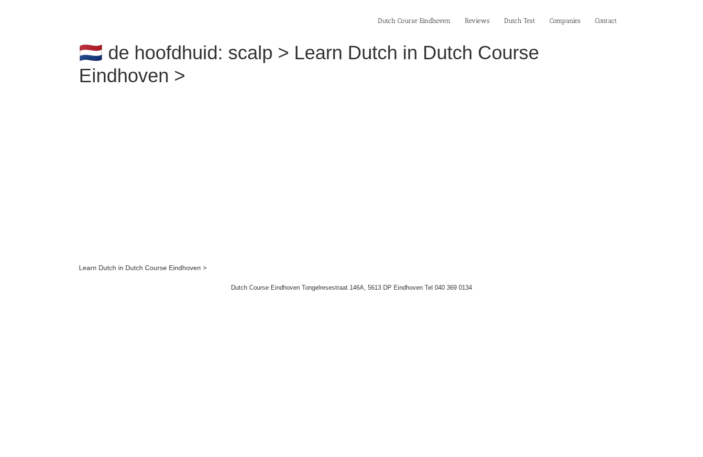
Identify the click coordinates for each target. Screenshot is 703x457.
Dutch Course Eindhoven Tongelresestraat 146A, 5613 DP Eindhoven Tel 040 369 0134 (351, 287)
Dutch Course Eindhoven (414, 21)
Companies (565, 21)
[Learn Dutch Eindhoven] (210, 99)
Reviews (477, 21)
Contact (606, 21)
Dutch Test (519, 21)
